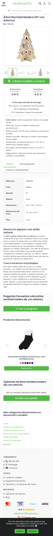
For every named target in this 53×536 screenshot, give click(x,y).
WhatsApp (13, 464)
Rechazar (33, 531)
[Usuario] (44, 4)
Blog (7, 497)
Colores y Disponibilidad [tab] (17, 170)
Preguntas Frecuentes (15, 481)
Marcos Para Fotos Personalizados (16, 434)
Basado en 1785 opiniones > (26, 513)
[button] (9, 10)
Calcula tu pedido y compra (28, 81)
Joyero (5, 424)
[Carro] (50, 3)
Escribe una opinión (26, 398)
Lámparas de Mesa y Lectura (14, 430)
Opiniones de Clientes (15, 494)
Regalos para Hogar (10, 437)
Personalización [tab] (27, 164)
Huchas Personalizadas (12, 440)
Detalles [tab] (10, 164)
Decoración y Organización (13, 427)
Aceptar (19, 531)
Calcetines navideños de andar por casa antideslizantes (26, 358)
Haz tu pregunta (28, 308)
